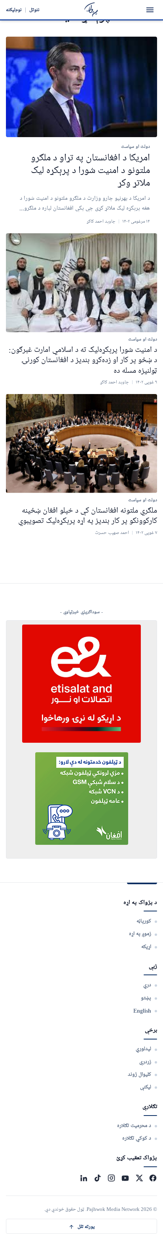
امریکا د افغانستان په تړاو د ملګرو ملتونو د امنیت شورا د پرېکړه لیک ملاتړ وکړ (90, 171)
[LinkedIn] (84, 1178)
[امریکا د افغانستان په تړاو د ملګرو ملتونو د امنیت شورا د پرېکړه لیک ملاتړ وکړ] (81, 87)
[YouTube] (125, 1178)
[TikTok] (97, 1178)
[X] (139, 1178)
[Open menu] (150, 10)
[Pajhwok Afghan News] (91, 9)
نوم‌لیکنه (14, 9)
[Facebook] (153, 1178)
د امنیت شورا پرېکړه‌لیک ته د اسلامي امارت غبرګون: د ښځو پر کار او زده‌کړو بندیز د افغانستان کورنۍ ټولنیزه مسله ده (83, 360)
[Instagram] (111, 1178)
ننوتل (34, 9)
